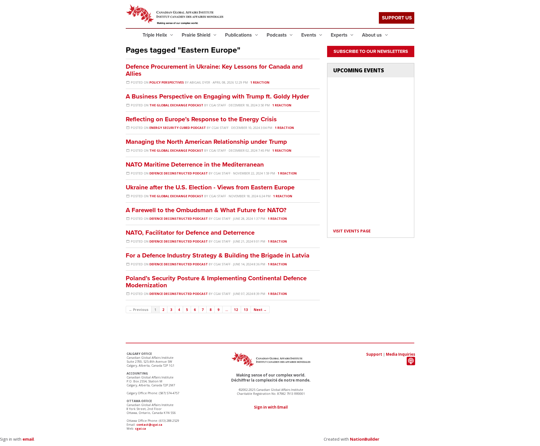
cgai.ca (140, 429)
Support (374, 354)
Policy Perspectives (166, 82)
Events (309, 35)
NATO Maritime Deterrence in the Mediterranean (195, 164)
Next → (260, 309)
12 (236, 309)
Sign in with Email (271, 407)
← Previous (138, 309)
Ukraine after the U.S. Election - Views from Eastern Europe (210, 187)
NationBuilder (364, 439)
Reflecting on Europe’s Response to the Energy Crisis (201, 119)
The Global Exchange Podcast (176, 105)
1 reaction (259, 82)
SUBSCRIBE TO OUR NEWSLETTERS (371, 51)
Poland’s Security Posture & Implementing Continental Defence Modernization (216, 281)
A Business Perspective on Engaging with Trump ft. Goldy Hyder (217, 96)
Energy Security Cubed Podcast (177, 127)
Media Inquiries (400, 354)
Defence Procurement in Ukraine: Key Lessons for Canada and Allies (214, 70)
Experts (339, 35)
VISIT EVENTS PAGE (352, 231)
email (28, 439)
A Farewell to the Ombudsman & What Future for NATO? (206, 210)
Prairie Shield (197, 35)
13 (246, 309)
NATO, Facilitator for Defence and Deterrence (190, 232)
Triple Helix (155, 35)
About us (372, 35)
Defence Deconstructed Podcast (178, 173)
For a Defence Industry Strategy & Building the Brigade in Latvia (217, 255)
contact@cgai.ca (149, 425)
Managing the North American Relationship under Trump (206, 141)
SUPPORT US (397, 18)
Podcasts (277, 35)
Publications (239, 35)
